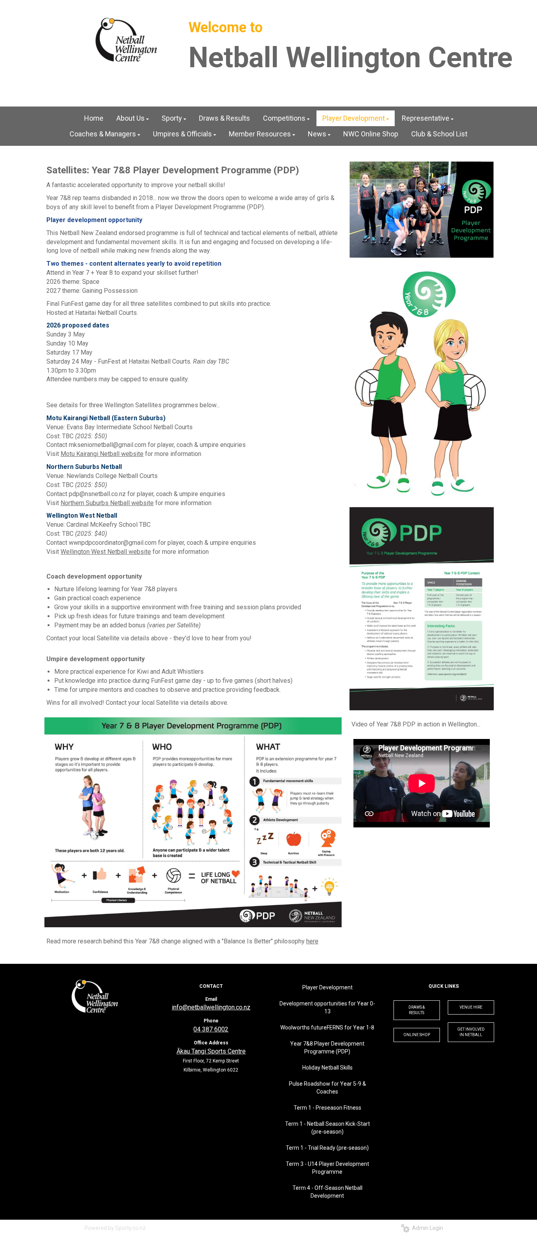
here (312, 941)
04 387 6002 (210, 1029)
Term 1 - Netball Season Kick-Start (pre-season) (327, 1128)
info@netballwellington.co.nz (211, 1007)
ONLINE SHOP (416, 1035)
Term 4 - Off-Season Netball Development (327, 1192)
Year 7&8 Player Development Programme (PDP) (327, 1047)
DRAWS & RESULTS (416, 1010)
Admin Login (426, 1228)
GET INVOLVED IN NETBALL (471, 1032)
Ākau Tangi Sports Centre (211, 1051)
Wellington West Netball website (106, 551)
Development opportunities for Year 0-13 (327, 1007)
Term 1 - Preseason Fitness (327, 1108)
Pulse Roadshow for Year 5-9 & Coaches (327, 1088)
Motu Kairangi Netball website (102, 454)
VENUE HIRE (471, 1007)
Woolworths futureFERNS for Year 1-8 (327, 1027)
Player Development (327, 987)
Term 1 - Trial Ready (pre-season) (327, 1148)
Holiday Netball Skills (327, 1067)
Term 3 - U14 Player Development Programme (327, 1168)
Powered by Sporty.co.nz (115, 1228)
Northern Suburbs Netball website (107, 503)
